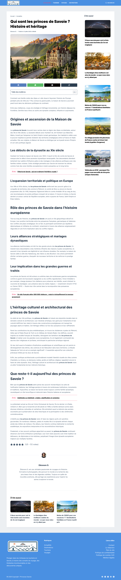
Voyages (64, 3)
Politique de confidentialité (104, 553)
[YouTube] (113, 576)
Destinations (73, 3)
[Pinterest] (111, 576)
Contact (111, 545)
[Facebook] (18, 85)
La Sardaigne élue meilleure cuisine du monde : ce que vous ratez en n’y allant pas (97, 75)
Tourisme (56, 3)
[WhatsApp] (35, 85)
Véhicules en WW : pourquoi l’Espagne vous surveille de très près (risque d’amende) (97, 172)
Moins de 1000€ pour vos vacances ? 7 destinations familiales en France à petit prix (97, 107)
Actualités (47, 3)
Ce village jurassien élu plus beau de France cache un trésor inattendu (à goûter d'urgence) (97, 140)
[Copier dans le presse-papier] (69, 85)
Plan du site (110, 550)
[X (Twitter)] (52, 85)
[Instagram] (108, 576)
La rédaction (109, 548)
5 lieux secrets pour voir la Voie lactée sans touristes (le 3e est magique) (20, 517)
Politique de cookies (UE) (105, 555)
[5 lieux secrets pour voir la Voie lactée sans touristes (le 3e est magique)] (20, 506)
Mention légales (108, 558)
